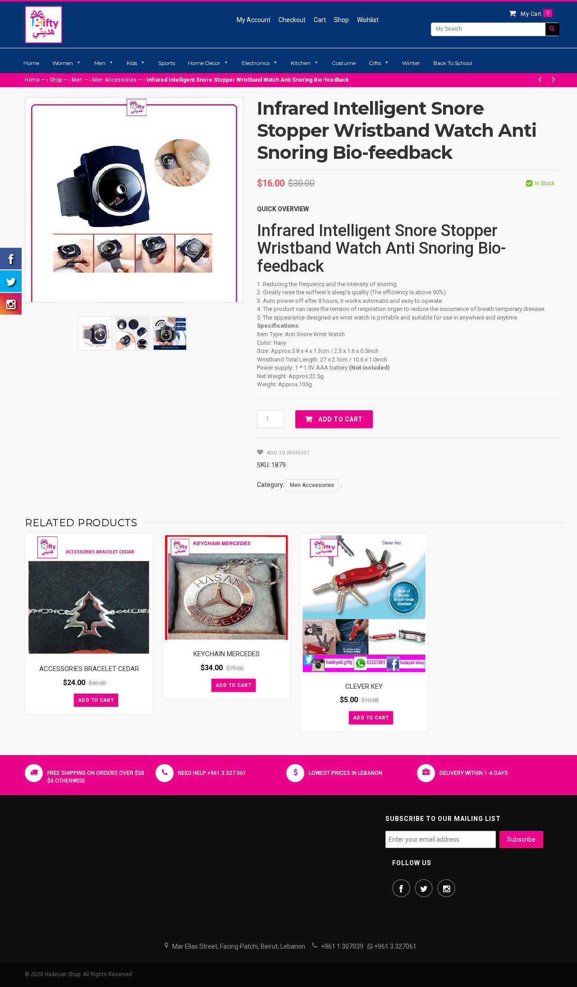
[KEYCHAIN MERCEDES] (226, 587)
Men (99, 63)
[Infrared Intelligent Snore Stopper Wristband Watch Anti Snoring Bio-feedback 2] (132, 333)
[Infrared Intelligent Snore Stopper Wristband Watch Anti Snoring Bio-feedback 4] (95, 333)
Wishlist (368, 19)
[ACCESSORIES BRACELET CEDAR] (89, 595)
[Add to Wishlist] (65, 699)
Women (62, 63)
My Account (253, 19)
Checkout (292, 19)
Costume (344, 63)
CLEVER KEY (364, 686)
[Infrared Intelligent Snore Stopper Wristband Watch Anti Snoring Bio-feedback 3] (170, 333)
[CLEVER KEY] (364, 603)
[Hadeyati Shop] (43, 24)
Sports (166, 63)
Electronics (256, 63)
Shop (341, 19)
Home (31, 63)
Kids (132, 63)
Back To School (452, 63)
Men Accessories (114, 80)
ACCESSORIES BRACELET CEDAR (89, 669)
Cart (320, 19)
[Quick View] (144, 648)
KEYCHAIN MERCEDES (226, 654)
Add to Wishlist (288, 453)
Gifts (375, 63)
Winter (411, 63)
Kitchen (301, 63)
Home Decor (204, 63)
